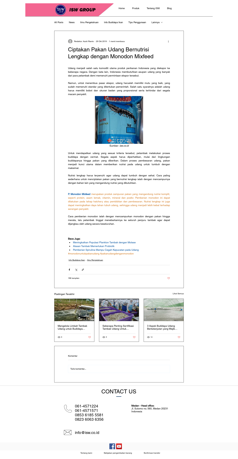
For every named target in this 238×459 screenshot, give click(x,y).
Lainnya (155, 22)
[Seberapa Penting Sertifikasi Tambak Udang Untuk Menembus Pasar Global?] (119, 310)
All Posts (58, 22)
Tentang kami (86, 453)
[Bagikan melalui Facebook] (69, 269)
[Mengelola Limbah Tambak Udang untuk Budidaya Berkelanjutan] (74, 310)
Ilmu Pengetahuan (89, 22)
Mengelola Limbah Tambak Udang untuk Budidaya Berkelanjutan (72, 327)
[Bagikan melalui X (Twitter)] (76, 269)
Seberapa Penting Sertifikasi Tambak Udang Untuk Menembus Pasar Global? (118, 327)
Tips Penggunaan (137, 22)
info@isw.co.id (87, 432)
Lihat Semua (178, 293)
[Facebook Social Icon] (112, 446)
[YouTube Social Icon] (119, 446)
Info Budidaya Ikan (113, 22)
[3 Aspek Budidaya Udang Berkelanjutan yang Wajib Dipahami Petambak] (164, 310)
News (72, 22)
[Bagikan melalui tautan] (83, 269)
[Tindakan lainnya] (168, 41)
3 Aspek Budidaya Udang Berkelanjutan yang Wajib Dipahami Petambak (161, 327)
